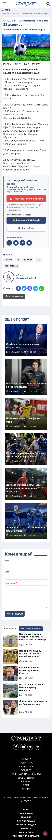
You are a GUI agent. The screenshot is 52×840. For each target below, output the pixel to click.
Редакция (26, 817)
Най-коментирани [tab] (30, 628)
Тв (17, 259)
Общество (26, 766)
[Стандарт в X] (29, 243)
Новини (5, 14)
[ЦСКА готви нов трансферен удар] (26, 414)
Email (7, 572)
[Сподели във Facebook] (18, 288)
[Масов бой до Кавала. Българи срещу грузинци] (10, 690)
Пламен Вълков (26, 278)
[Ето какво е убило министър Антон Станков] (10, 673)
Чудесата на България (26, 774)
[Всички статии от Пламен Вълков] (8, 276)
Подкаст (26, 770)
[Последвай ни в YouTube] (23, 747)
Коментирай (15, 296)
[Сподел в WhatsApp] (41, 288)
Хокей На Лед (11, 265)
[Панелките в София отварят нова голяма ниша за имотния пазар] (10, 639)
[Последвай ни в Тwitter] (30, 747)
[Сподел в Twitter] (24, 288)
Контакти (26, 828)
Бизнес (26, 781)
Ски (38, 259)
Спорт (15, 14)
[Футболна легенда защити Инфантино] (26, 340)
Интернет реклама (26, 821)
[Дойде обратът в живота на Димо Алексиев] (10, 707)
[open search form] (48, 4)
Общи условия (26, 813)
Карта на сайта (26, 832)
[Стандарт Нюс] (26, 740)
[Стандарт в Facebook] (9, 243)
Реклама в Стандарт (26, 824)
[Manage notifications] (45, 833)
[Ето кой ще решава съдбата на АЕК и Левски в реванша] (26, 449)
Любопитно (26, 778)
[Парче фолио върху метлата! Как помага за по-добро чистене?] (10, 656)
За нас (26, 809)
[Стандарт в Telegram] (22, 243)
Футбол (28, 259)
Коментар (11, 583)
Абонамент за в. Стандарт (26, 836)
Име (7, 560)
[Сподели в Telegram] (35, 288)
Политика (26, 763)
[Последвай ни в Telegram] (37, 747)
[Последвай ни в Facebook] (16, 747)
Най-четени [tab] (10, 628)
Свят (26, 785)
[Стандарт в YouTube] (16, 243)
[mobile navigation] (4, 3)
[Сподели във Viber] (29, 288)
